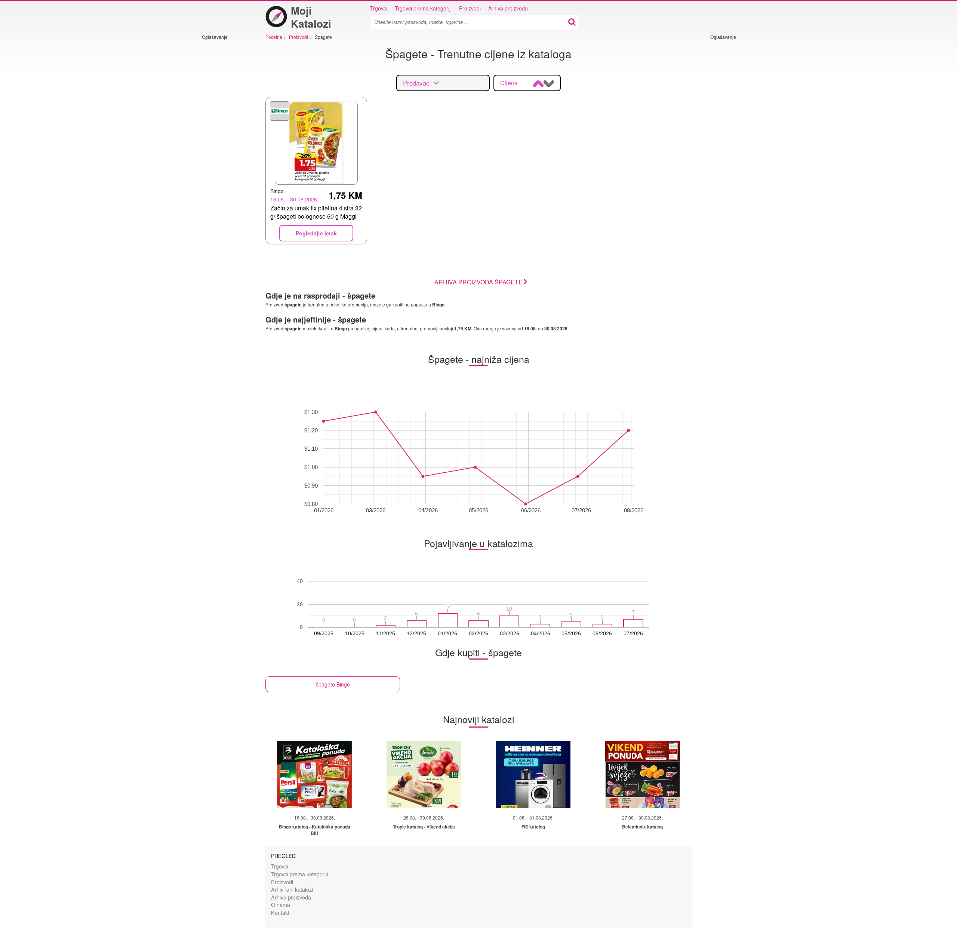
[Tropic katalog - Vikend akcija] (424, 774)
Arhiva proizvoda (508, 8)
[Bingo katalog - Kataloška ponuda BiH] (314, 774)
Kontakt (280, 912)
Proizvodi (470, 8)
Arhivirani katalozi (292, 889)
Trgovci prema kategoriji (423, 8)
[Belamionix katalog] (642, 774)
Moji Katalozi (311, 17)
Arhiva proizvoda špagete (478, 282)
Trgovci (378, 8)
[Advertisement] (224, 152)
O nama (280, 904)
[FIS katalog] (533, 774)
